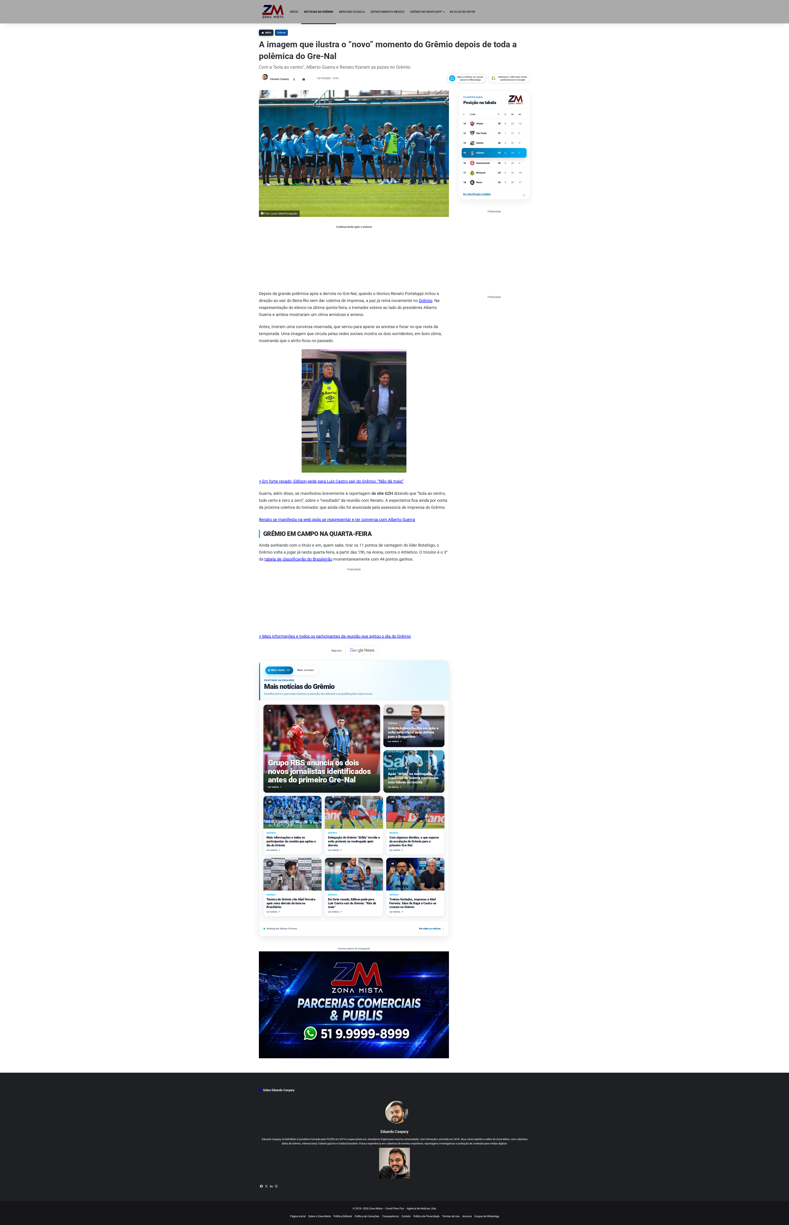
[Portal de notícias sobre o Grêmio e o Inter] (273, 11)
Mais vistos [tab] (280, 670)
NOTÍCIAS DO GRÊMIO (318, 11)
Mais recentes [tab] (305, 670)
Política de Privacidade (426, 1216)
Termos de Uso (451, 1216)
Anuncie (467, 1216)
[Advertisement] (354, 259)
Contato (406, 1216)
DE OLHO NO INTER (462, 11)
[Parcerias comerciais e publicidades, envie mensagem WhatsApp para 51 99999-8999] (354, 1004)
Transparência (390, 1216)
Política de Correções (367, 1216)
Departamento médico (387, 11)
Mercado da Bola (352, 11)
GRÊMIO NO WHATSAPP (426, 11)
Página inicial (298, 1216)
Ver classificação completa (494, 194)
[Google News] (362, 650)
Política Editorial (342, 1216)
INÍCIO (294, 11)
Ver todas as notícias (431, 928)
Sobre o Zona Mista (319, 1216)
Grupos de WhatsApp (486, 1216)
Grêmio (281, 32)
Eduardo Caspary (279, 79)
